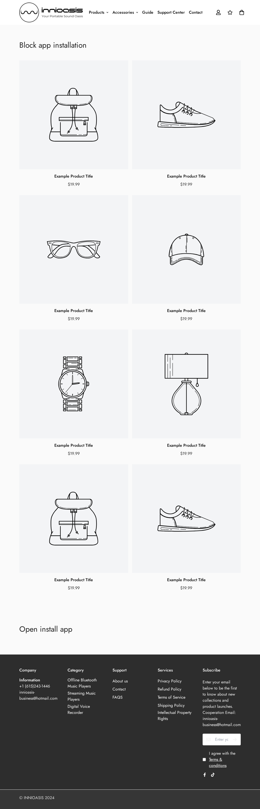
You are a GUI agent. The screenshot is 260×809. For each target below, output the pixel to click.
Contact (195, 12)
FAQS (117, 697)
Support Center (171, 12)
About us (120, 681)
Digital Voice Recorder (79, 709)
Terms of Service (171, 697)
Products (96, 12)
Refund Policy (169, 689)
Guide (147, 12)
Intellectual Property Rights (174, 715)
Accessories (123, 12)
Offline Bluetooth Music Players (82, 683)
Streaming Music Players (82, 696)
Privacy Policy (170, 681)
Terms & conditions (217, 762)
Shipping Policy (171, 705)
